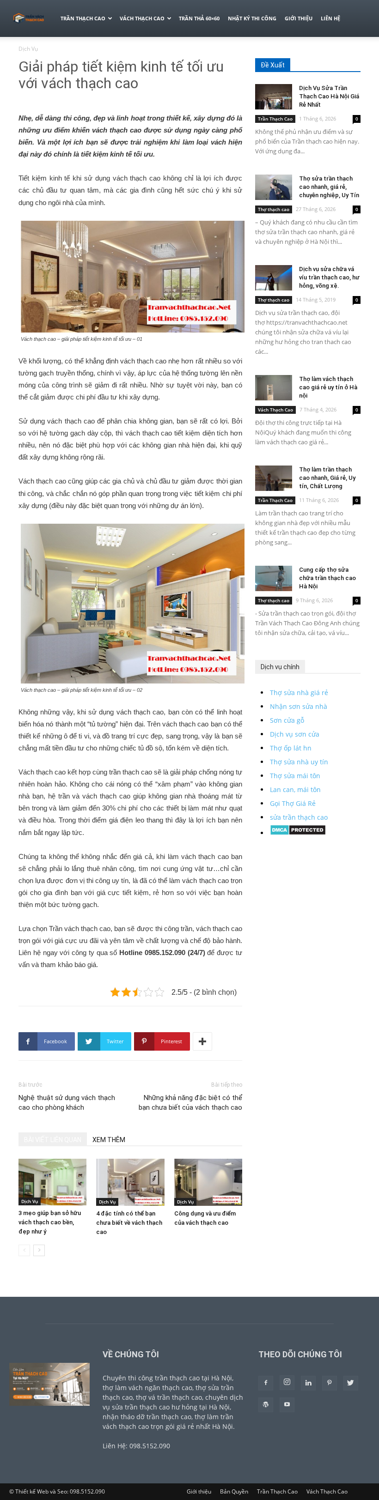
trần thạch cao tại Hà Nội (193, 1377)
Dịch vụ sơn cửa (294, 734)
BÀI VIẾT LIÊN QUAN (52, 1139)
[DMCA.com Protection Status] (298, 833)
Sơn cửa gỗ (287, 720)
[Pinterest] (329, 1383)
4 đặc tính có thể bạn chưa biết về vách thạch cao (129, 1222)
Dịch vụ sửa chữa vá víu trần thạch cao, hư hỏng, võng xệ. (329, 277)
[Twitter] (350, 1383)
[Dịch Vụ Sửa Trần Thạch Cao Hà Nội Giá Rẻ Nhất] (273, 96)
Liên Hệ (330, 18)
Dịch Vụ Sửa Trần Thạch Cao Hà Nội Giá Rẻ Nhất (329, 96)
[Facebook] (265, 1383)
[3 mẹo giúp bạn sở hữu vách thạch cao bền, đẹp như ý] (52, 1182)
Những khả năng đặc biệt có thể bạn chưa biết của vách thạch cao (190, 1103)
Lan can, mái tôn (295, 789)
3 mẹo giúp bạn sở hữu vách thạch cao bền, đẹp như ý (49, 1222)
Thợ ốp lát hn (291, 748)
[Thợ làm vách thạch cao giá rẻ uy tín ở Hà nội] (273, 387)
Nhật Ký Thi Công (252, 18)
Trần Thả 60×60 (199, 18)
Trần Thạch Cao (83, 18)
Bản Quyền (234, 1491)
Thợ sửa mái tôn (295, 775)
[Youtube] (287, 1404)
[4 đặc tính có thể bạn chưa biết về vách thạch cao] (130, 1182)
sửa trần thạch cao (299, 817)
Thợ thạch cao (273, 209)
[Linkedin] (308, 1383)
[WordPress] (265, 1404)
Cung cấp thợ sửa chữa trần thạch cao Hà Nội (327, 578)
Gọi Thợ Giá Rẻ (293, 803)
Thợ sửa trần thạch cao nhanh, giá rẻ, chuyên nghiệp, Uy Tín (329, 187)
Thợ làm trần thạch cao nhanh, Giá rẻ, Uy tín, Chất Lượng (327, 478)
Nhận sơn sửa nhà (298, 706)
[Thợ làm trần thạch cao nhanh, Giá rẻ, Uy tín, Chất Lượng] (273, 478)
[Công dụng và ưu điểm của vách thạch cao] (208, 1182)
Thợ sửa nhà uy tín (299, 761)
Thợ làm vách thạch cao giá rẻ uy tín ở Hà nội (328, 387)
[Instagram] (287, 1382)
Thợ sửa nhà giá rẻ (299, 692)
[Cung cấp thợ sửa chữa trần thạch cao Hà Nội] (273, 578)
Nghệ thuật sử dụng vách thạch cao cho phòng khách (66, 1103)
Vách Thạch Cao (142, 18)
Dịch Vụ (29, 1201)
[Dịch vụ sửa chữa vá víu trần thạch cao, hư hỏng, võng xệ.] (273, 277)
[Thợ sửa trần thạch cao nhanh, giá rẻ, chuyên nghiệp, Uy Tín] (273, 187)
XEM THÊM (108, 1139)
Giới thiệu (298, 18)
